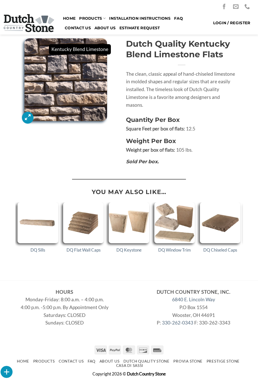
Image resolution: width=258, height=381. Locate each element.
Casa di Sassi (130, 365)
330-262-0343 (177, 322)
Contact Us (78, 27)
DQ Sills (37, 250)
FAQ (178, 18)
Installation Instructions (140, 18)
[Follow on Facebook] (225, 7)
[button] (231, 23)
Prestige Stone (223, 361)
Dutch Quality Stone (146, 361)
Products (90, 18)
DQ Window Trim (174, 250)
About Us (105, 27)
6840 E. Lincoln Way (193, 299)
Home (69, 18)
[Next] (240, 233)
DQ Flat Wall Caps (84, 250)
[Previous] (18, 233)
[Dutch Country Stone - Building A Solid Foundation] (29, 23)
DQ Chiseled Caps (220, 250)
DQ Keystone (129, 250)
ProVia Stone (188, 361)
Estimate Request (139, 27)
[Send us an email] (237, 7)
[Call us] (248, 7)
